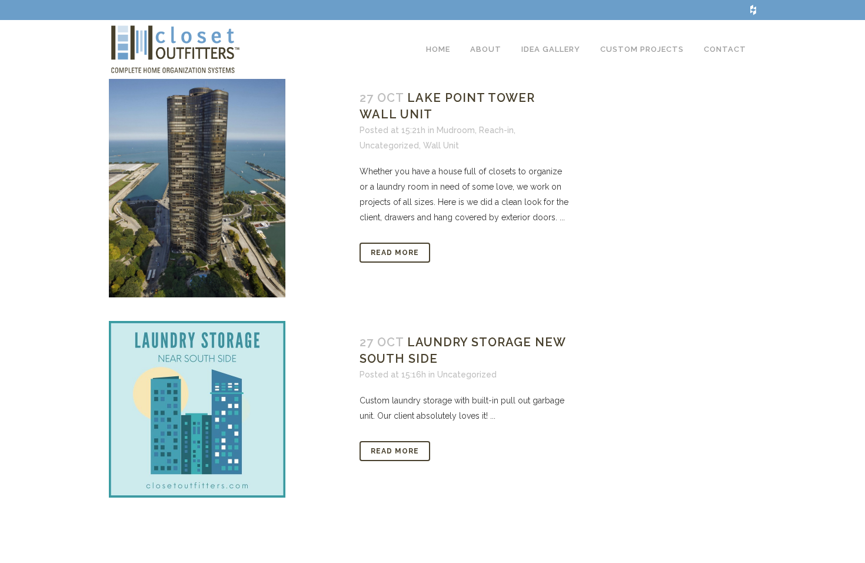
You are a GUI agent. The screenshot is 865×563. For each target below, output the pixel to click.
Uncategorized (389, 145)
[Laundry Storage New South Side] (227, 409)
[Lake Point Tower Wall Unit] (227, 187)
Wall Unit (441, 145)
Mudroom (456, 130)
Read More (395, 253)
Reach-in (496, 130)
